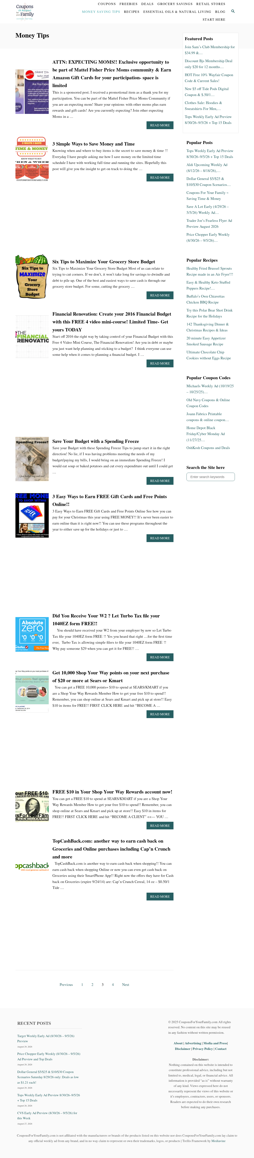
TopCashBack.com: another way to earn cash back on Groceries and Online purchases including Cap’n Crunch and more (111, 848)
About (178, 1043)
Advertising (193, 1043)
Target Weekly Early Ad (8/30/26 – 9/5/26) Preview (45, 1038)
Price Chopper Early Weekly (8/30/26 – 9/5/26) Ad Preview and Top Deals (48, 1056)
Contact (220, 1048)
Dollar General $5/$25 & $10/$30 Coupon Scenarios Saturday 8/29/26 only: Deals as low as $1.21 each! (48, 1077)
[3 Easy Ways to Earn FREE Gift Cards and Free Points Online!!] (32, 517)
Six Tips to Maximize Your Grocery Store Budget (103, 261)
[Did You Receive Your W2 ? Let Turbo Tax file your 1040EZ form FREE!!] (32, 636)
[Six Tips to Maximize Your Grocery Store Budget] (32, 278)
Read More (161, 126)
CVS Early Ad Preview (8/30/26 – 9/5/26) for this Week (47, 1115)
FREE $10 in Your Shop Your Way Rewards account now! (112, 791)
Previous (66, 984)
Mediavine (218, 1141)
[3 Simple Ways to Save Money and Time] (32, 161)
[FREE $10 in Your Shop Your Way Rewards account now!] (32, 808)
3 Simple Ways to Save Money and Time (93, 143)
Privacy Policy (203, 1048)
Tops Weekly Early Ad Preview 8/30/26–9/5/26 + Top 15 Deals (48, 1097)
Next (125, 984)
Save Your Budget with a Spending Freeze (95, 441)
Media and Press (215, 1043)
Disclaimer (182, 1048)
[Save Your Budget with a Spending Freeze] (32, 461)
